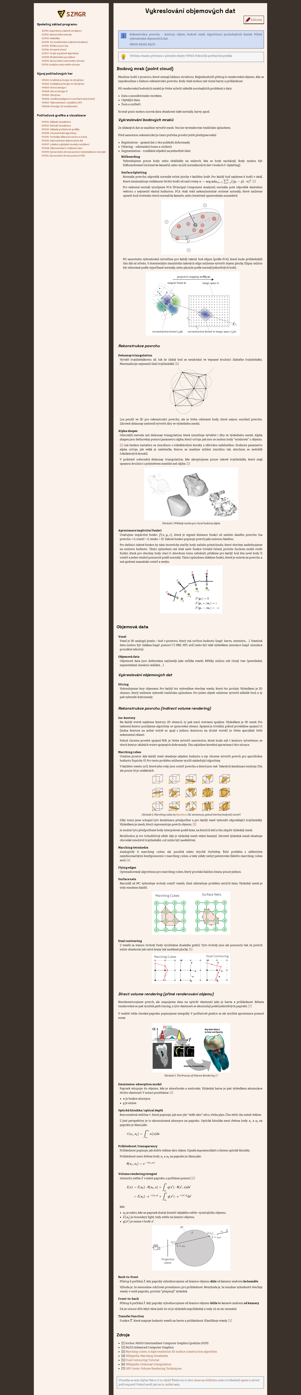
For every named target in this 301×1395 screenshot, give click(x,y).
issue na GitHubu (205, 1380)
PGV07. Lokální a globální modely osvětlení (65, 144)
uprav (244, 1380)
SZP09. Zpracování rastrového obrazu (63, 60)
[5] (191, 949)
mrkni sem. (172, 1384)
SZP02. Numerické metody (57, 34)
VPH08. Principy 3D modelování (59, 106)
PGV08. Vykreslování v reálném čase (62, 148)
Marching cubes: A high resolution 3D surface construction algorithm (171, 1351)
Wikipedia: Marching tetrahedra (147, 1356)
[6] (177, 364)
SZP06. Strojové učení (54, 49)
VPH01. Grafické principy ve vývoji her (63, 80)
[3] (194, 824)
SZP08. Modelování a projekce (58, 57)
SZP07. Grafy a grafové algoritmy (60, 53)
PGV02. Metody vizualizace (56, 125)
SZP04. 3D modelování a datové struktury (65, 42)
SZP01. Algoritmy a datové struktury (62, 30)
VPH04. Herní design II (54, 91)
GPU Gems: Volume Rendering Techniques (154, 1368)
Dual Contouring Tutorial (142, 1360)
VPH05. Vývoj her (51, 95)
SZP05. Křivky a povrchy (55, 45)
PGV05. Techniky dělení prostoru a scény (64, 136)
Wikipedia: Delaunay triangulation (148, 1364)
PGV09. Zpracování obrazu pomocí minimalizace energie (74, 151)
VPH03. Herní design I (54, 87)
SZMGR (76, 14)
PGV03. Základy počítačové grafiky (60, 129)
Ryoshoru (181, 814)
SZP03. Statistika (51, 38)
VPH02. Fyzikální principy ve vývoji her (63, 83)
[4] (128, 860)
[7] (250, 1006)
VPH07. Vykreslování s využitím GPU (62, 102)
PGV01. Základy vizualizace (56, 121)
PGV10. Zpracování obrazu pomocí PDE (63, 155)
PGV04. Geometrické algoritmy (59, 133)
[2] (254, 181)
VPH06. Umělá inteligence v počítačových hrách (68, 98)
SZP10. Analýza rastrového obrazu (61, 64)
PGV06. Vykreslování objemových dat (62, 140)
